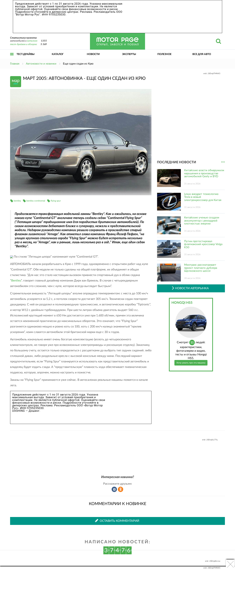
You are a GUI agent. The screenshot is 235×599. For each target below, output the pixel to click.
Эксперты (129, 54)
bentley (17, 201)
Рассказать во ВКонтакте (114, 489)
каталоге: (32, 41)
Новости (93, 54)
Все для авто (201, 54)
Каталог (58, 54)
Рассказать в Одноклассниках (120, 489)
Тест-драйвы (26, 54)
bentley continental (35, 201)
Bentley (16, 280)
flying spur (56, 201)
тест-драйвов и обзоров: (23, 44)
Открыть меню (12, 58)
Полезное (164, 54)
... (223, 162)
